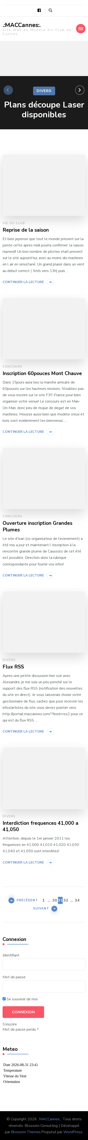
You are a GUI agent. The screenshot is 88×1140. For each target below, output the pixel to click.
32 (66, 900)
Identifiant (11, 955)
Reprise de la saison (26, 230)
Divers (44, 90)
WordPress (72, 1132)
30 (54, 900)
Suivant (41, 908)
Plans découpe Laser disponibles (44, 110)
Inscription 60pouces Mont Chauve (42, 373)
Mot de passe (14, 977)
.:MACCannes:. (22, 25)
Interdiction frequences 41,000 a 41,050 (40, 826)
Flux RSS (13, 667)
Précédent (27, 900)
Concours (12, 367)
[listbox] (44, 90)
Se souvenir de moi (22, 999)
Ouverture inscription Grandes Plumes (37, 526)
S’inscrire (10, 1024)
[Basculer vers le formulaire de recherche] (50, 10)
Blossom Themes (26, 1132)
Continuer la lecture (23, 282)
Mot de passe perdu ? (21, 1029)
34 (77, 900)
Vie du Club (14, 223)
